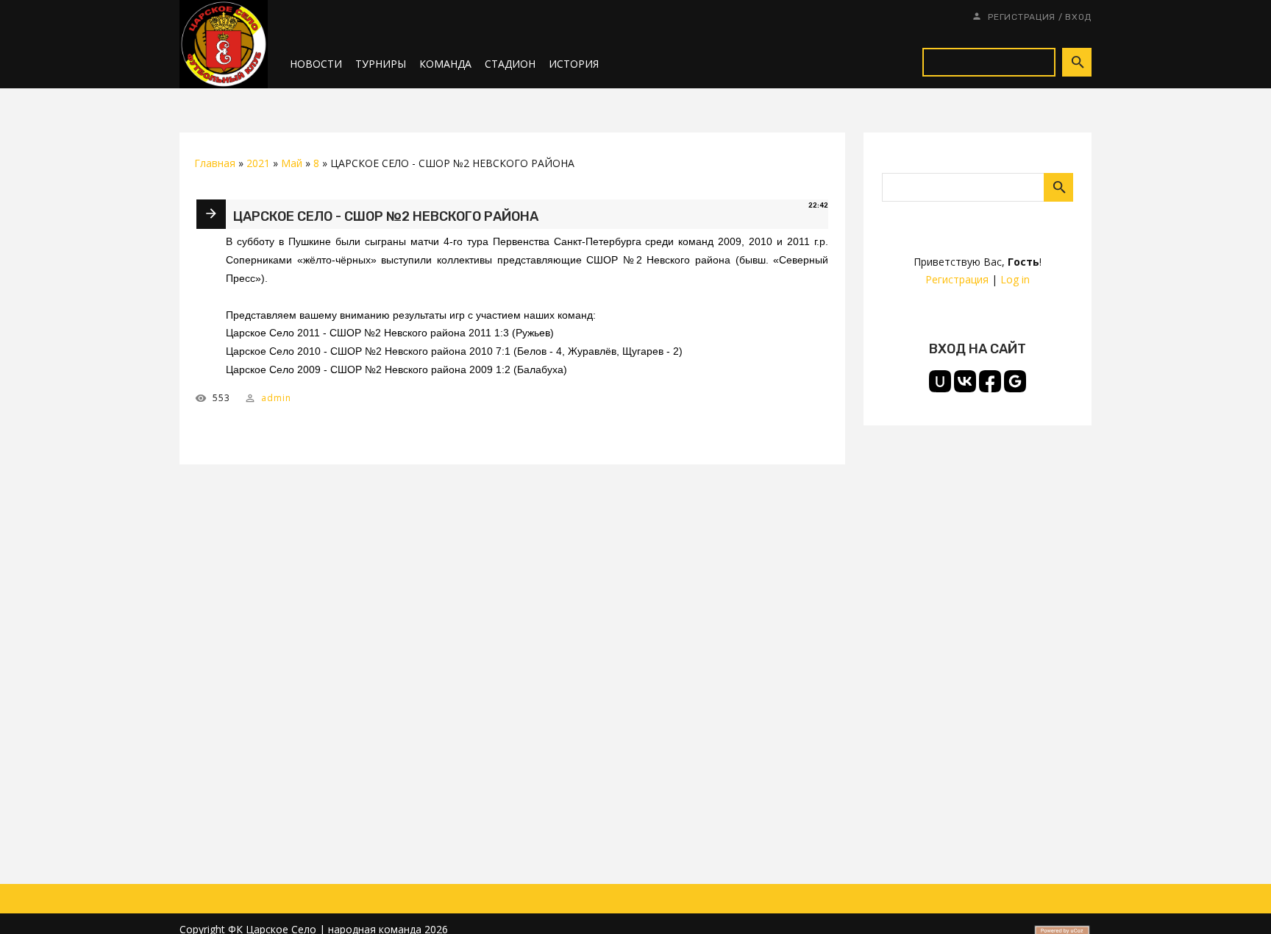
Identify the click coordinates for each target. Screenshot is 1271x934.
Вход (1078, 17)
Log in (1015, 279)
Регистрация (1021, 17)
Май (291, 163)
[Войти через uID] (940, 381)
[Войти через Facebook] (990, 381)
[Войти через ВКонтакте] (965, 381)
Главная (214, 163)
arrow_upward (1238, 901)
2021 (258, 163)
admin (276, 398)
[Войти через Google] (1015, 381)
